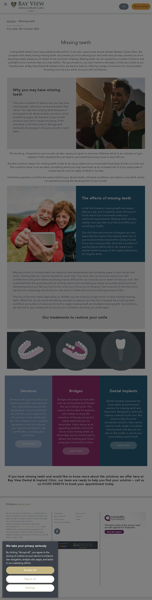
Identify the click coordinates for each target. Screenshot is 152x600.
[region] (30, 569)
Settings (30, 588)
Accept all (30, 570)
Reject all (30, 579)
